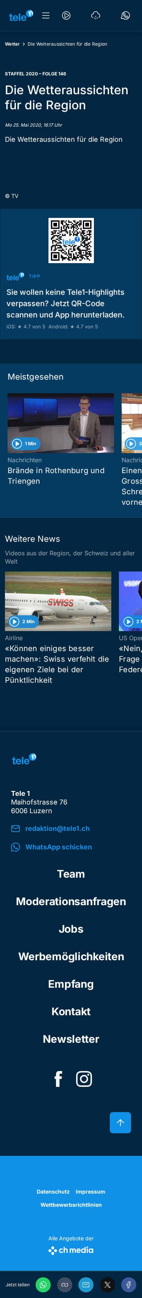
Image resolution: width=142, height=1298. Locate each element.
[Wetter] (96, 15)
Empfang (71, 984)
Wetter (12, 44)
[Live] (66, 15)
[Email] (86, 1284)
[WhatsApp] (43, 1284)
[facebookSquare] (58, 1079)
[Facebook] (128, 1284)
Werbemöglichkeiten (71, 956)
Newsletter (71, 1039)
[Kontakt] (125, 15)
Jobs (71, 929)
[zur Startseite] (21, 15)
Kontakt (71, 1011)
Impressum (90, 1191)
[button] (64, 1284)
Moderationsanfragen (71, 901)
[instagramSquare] (84, 1079)
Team (71, 873)
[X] (107, 1284)
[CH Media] (71, 1249)
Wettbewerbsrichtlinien (71, 1204)
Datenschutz (53, 1191)
